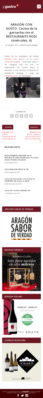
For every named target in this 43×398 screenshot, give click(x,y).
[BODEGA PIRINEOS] (21, 272)
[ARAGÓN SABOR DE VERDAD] (21, 228)
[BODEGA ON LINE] (21, 317)
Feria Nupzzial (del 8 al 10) (17, 169)
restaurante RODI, (12, 76)
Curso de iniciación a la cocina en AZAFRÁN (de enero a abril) (20, 180)
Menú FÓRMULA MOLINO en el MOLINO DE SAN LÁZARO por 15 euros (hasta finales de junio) (21, 157)
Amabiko (25, 391)
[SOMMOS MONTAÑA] (21, 362)
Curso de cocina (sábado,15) (17, 190)
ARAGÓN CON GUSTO (14, 59)
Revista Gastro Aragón (29, 45)
